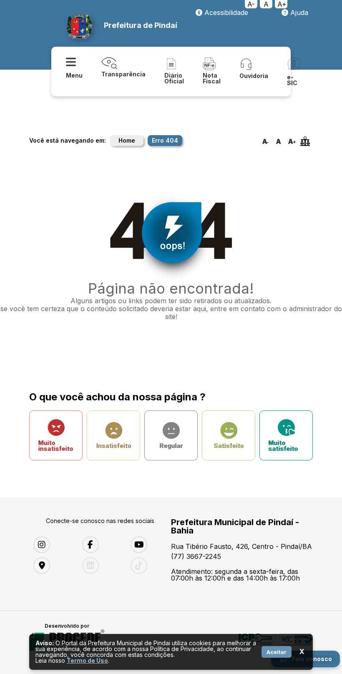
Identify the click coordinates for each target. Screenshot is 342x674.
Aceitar (277, 652)
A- (251, 4)
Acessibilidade (225, 12)
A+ (282, 4)
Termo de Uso (87, 660)
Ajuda (298, 12)
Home (126, 140)
